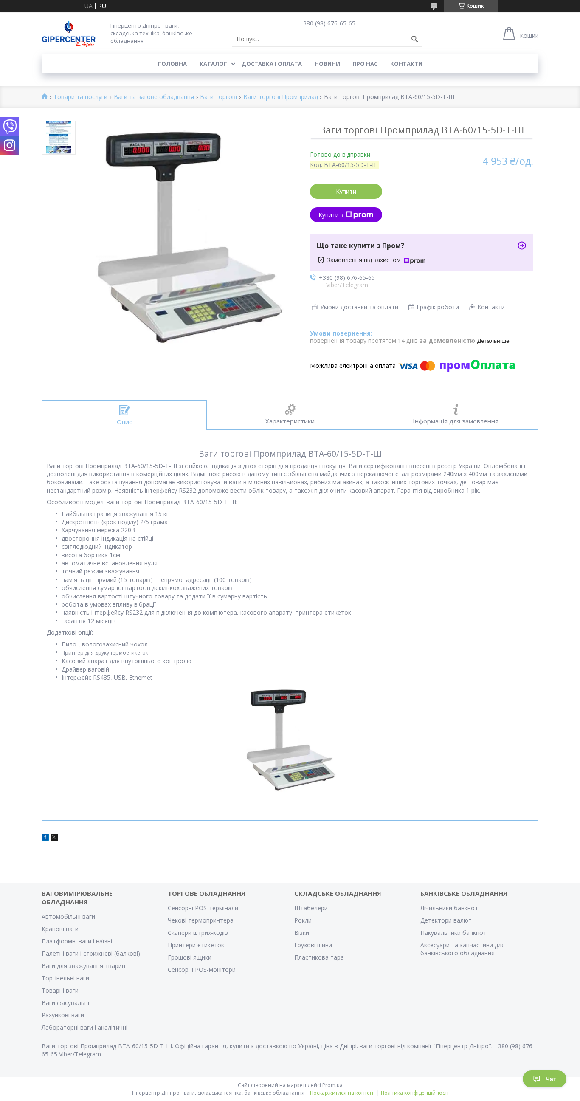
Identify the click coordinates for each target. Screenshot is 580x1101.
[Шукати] (415, 39)
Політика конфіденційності (414, 1092)
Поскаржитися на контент (342, 1092)
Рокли (303, 920)
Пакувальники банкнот (453, 933)
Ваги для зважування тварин (83, 966)
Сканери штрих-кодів (198, 933)
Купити (346, 191)
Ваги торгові (218, 97)
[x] (54, 838)
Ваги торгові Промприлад (280, 97)
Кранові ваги (60, 929)
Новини (327, 64)
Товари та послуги (80, 97)
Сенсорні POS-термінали (203, 908)
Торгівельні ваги (65, 978)
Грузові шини (313, 945)
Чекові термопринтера (201, 920)
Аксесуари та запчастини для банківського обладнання (462, 949)
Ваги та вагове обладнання (154, 97)
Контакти (406, 64)
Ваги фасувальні (65, 1003)
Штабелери (311, 908)
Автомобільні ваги (68, 916)
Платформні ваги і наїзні (77, 941)
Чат (551, 1079)
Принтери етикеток (196, 945)
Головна (172, 64)
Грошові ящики (189, 957)
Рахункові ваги (63, 1015)
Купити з (330, 215)
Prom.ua (332, 1085)
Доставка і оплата (272, 64)
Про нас (365, 64)
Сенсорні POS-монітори (202, 969)
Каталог (213, 64)
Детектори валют (446, 920)
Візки (301, 933)
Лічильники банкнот (449, 908)
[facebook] (45, 838)
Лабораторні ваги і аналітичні (84, 1027)
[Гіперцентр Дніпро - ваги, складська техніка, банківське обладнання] (69, 33)
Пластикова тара (319, 957)
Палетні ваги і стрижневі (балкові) (91, 953)
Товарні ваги (60, 990)
